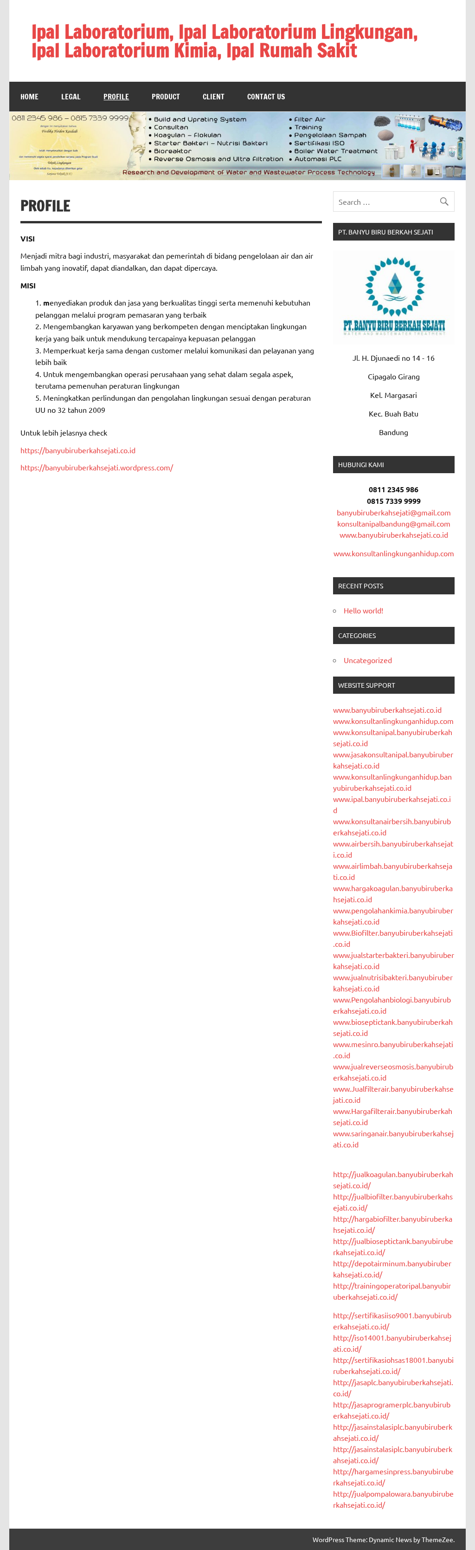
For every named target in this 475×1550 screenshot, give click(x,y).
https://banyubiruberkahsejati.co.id (77, 450)
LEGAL (71, 96)
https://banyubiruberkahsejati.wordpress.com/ (96, 467)
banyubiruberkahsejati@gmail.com (394, 512)
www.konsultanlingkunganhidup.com (394, 553)
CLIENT (214, 96)
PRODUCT (166, 96)
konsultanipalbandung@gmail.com (393, 523)
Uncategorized (368, 659)
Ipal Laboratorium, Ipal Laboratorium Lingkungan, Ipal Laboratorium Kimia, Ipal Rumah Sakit (225, 40)
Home (29, 96)
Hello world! (363, 610)
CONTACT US (266, 96)
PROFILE (116, 96)
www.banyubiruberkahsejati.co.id (394, 534)
